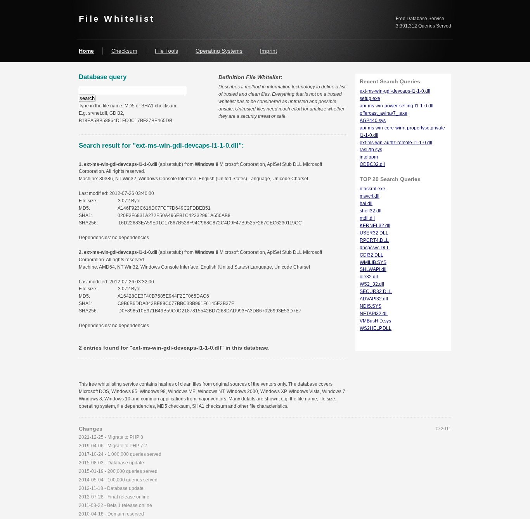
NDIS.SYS (370, 306)
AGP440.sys (373, 120)
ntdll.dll (367, 218)
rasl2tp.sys (371, 149)
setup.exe (370, 98)
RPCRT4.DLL (374, 240)
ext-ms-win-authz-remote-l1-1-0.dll (396, 142)
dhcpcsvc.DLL (375, 247)
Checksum (124, 51)
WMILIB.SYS (373, 262)
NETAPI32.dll (374, 313)
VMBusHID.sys (375, 321)
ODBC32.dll (372, 164)
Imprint (268, 51)
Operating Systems (219, 51)
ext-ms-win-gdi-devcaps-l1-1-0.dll (395, 91)
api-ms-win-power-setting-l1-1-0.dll (396, 106)
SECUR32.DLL (376, 291)
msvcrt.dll (369, 196)
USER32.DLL (374, 233)
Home (86, 51)
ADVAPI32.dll (374, 299)
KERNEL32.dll (375, 225)
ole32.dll (369, 276)
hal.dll (366, 203)
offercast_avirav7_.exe (383, 113)
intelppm (369, 157)
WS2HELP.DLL (375, 328)
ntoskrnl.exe (372, 188)
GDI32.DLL (371, 255)
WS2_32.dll (372, 284)
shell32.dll (370, 211)
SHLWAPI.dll (373, 269)
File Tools (166, 51)
